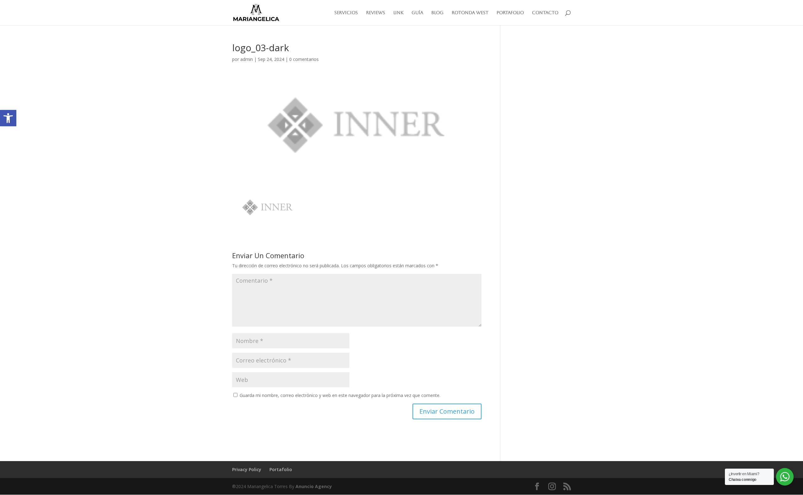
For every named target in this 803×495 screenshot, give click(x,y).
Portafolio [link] (510, 12)
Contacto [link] (545, 12)
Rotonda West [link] (470, 12)
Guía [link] (417, 12)
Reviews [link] (375, 12)
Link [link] (398, 12)
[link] (8, 118)
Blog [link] (437, 12)
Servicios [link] (346, 12)
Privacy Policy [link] (246, 469)
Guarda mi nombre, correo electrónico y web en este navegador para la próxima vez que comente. (340, 395)
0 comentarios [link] (304, 59)
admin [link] (246, 59)
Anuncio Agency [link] (313, 486)
